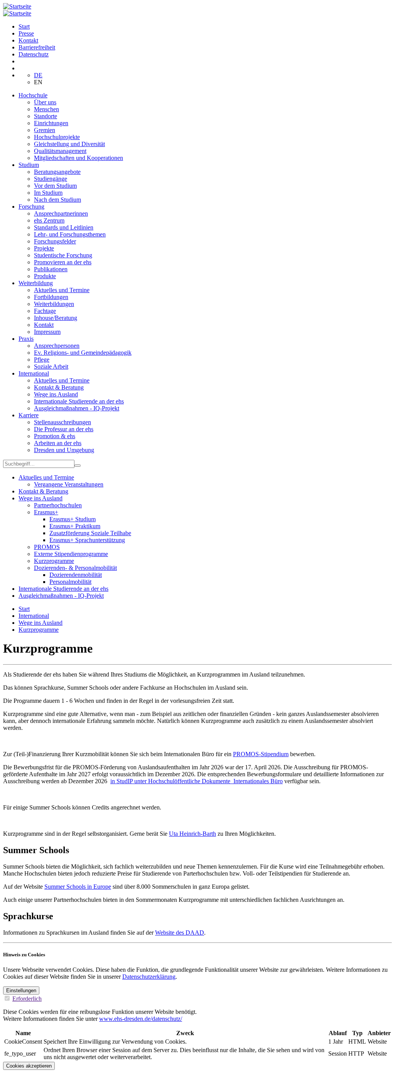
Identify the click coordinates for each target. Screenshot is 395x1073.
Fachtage (45, 311)
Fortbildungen (51, 297)
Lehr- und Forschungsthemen (70, 234)
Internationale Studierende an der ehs (79, 401)
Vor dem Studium (55, 185)
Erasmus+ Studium (72, 519)
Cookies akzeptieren (29, 1066)
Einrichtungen (51, 123)
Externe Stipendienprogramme (71, 554)
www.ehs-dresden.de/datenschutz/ (140, 1018)
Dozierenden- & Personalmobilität (75, 568)
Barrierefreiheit (37, 47)
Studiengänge (50, 178)
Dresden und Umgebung (64, 450)
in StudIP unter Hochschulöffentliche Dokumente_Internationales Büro (196, 781)
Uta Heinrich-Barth (192, 833)
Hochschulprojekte (57, 137)
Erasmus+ (46, 512)
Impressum (47, 331)
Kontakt (28, 40)
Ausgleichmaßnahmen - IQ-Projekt (76, 408)
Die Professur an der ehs (63, 429)
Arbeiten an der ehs (57, 443)
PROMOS (47, 547)
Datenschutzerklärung (149, 976)
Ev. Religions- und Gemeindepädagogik (83, 352)
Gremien (44, 130)
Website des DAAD (179, 932)
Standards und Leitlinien (63, 227)
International (34, 373)
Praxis (26, 338)
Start (24, 26)
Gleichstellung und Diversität (69, 144)
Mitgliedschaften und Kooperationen (78, 158)
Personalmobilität (70, 581)
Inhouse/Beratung (55, 318)
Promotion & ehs (54, 436)
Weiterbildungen (54, 304)
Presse (26, 33)
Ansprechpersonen (56, 345)
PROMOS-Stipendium (261, 754)
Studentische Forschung (63, 255)
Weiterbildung (36, 283)
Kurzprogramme (54, 561)
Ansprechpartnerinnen (61, 213)
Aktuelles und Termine (61, 290)
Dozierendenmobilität (75, 574)
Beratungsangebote (57, 171)
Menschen (46, 109)
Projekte (44, 248)
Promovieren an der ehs (62, 262)
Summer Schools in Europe (77, 886)
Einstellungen (21, 990)
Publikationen (51, 269)
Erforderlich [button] (27, 998)
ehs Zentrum (49, 220)
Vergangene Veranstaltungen (68, 484)
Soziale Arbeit (51, 366)
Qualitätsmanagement (60, 151)
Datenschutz (34, 54)
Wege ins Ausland (56, 394)
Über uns (45, 102)
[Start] (17, 6)
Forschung (31, 206)
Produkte (45, 276)
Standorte (45, 116)
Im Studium (48, 192)
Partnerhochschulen (58, 505)
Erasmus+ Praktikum (74, 526)
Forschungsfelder (55, 241)
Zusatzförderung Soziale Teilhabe (90, 533)
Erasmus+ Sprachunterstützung (87, 540)
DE (38, 75)
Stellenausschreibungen (62, 422)
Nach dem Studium (57, 199)
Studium (29, 165)
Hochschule (33, 95)
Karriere (29, 415)
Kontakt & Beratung (59, 387)
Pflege (41, 359)
